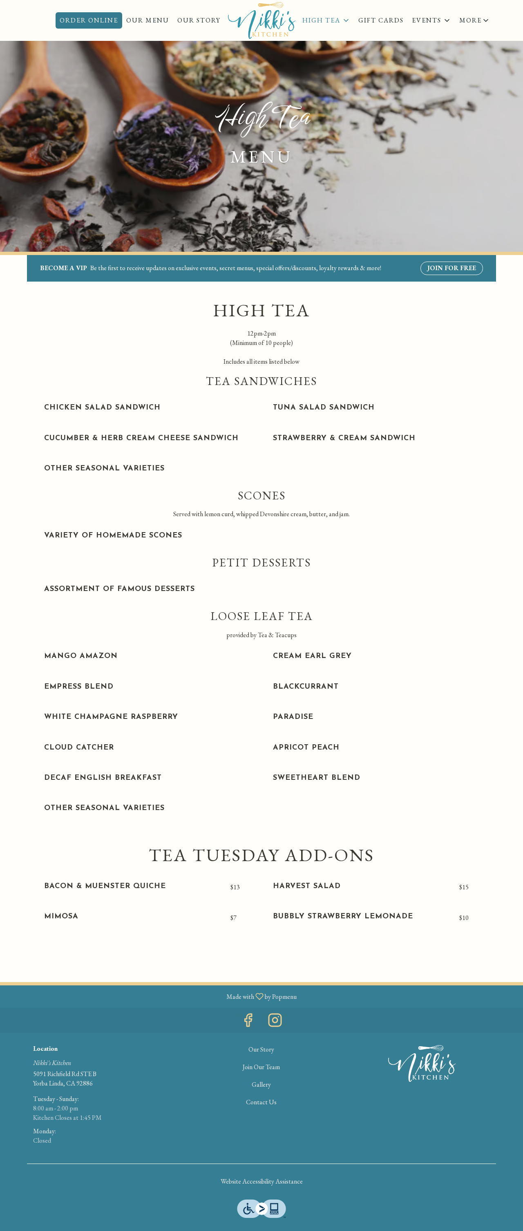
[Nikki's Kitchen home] (261, 20)
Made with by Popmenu (151, 996)
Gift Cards (381, 20)
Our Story (199, 20)
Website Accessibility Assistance (262, 1181)
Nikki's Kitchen (422, 1063)
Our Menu (147, 20)
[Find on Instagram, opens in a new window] (275, 1022)
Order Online (89, 20)
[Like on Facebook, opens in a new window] (248, 1022)
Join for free (451, 268)
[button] (474, 20)
